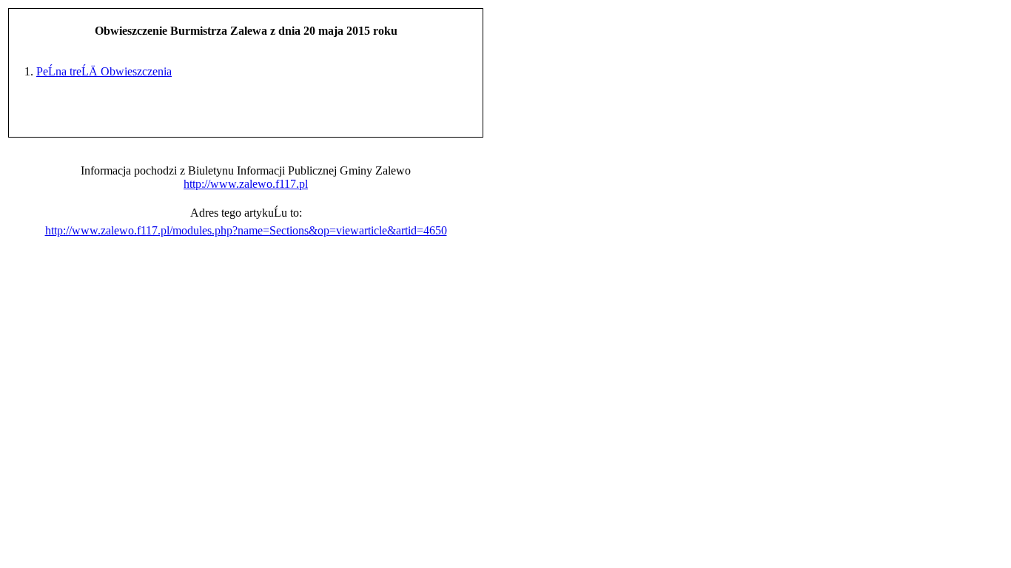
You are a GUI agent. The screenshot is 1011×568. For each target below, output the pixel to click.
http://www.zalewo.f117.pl (246, 184)
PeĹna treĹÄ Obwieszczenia (104, 71)
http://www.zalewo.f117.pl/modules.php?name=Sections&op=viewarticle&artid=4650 (246, 230)
